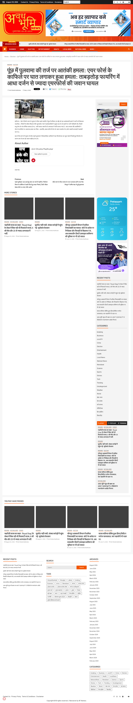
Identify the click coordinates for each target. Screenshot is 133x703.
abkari (70, 580)
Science (21, 221)
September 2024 (95, 638)
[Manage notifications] (4, 698)
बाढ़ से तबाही (63, 593)
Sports (99, 372)
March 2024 (93, 657)
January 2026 (94, 585)
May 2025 (93, 611)
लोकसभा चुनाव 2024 (59, 597)
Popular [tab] (113, 423)
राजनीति (49, 597)
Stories (99, 375)
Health (56, 49)
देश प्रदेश (99, 401)
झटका (67, 590)
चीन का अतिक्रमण (74, 587)
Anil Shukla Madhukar (15, 90)
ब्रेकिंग (79, 593)
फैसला (78, 590)
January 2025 (94, 624)
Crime (22, 49)
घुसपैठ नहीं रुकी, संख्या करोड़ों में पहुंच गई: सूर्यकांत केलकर (27, 44)
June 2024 (93, 648)
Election (31, 49)
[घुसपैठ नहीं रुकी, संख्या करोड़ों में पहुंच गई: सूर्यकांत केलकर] (49, 208)
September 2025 (95, 598)
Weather (100, 390)
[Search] (129, 49)
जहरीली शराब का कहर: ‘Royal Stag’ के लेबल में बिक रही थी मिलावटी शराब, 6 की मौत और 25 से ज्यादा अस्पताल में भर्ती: (112, 286)
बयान (56, 593)
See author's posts (40, 154)
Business (12, 49)
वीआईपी (70, 597)
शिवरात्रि (99, 415)
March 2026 (93, 578)
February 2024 (94, 661)
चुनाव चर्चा (49, 590)
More (92, 49)
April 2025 (93, 615)
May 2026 (93, 572)
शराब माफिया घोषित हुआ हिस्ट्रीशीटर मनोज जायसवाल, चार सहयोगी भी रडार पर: (107, 474)
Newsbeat (100, 365)
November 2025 (94, 591)
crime (57, 583)
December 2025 (94, 588)
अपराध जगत (81, 583)
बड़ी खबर (49, 593)
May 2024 (93, 651)
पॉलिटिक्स (100, 408)
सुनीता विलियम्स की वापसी (53, 600)
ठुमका (73, 590)
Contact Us (24, 2)
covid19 (99, 339)
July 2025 (93, 605)
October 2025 (94, 595)
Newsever (72, 701)
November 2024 (94, 631)
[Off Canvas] (3, 2)
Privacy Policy (34, 2)
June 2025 (93, 608)
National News (80, 49)
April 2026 (93, 575)
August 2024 (93, 641)
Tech (98, 379)
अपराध (73, 583)
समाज (76, 597)
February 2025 (94, 621)
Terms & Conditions (46, 2)
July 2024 (93, 644)
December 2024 (94, 628)
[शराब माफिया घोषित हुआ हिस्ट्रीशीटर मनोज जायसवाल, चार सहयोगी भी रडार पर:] (114, 517)
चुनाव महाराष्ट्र (59, 590)
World (99, 394)
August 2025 (93, 601)
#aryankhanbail (52, 580)
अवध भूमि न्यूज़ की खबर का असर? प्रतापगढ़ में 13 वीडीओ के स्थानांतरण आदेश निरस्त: (108, 486)
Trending (100, 383)
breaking (9, 64)
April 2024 (93, 654)
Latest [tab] (101, 423)
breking (77, 580)
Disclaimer (58, 2)
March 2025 (93, 618)
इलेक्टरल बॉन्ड (50, 587)
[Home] (5, 49)
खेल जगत (99, 397)
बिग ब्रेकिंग (100, 412)
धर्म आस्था (100, 404)
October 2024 (94, 634)
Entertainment (44, 49)
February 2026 (94, 582)
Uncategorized (102, 386)
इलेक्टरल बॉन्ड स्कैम (62, 587)
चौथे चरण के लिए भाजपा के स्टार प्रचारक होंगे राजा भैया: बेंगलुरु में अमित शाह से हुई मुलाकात (68, 181)
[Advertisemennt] (88, 23)
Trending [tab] (123, 423)
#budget (62, 580)
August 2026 (93, 565)
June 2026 (93, 568)
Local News (67, 49)
